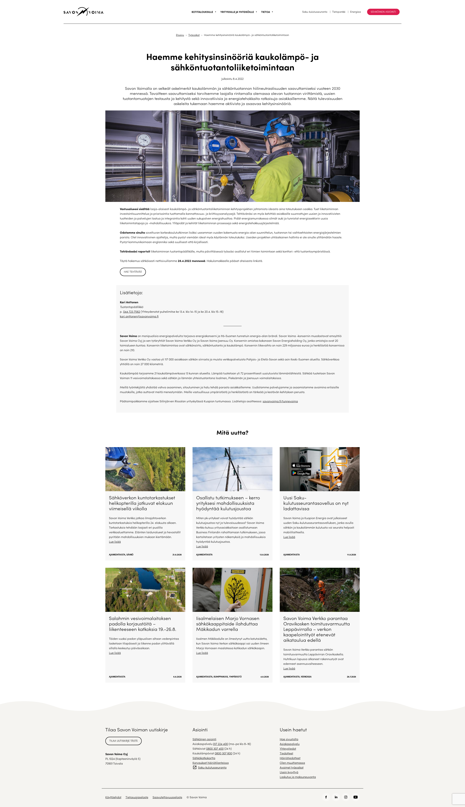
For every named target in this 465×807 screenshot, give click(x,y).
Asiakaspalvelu (290, 744)
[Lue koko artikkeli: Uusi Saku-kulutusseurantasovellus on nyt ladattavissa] (320, 503)
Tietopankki (338, 11)
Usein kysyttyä (289, 772)
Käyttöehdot (113, 797)
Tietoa (265, 12)
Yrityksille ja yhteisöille (237, 12)
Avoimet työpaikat (292, 767)
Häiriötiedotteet (290, 758)
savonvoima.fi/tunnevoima (280, 401)
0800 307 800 (223, 753)
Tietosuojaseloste (137, 797)
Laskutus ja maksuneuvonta (298, 777)
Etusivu (180, 35)
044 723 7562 (131, 311)
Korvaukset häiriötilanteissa (211, 763)
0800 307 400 (215, 748)
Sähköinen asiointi (383, 11)
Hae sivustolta (289, 739)
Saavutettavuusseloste (167, 797)
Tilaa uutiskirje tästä (123, 740)
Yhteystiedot (288, 748)
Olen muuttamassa (292, 763)
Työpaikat (194, 35)
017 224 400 (220, 744)
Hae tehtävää (133, 271)
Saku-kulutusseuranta (314, 11)
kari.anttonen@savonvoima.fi (139, 316)
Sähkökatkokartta (204, 758)
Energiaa (355, 11)
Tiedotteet (286, 753)
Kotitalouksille (202, 12)
